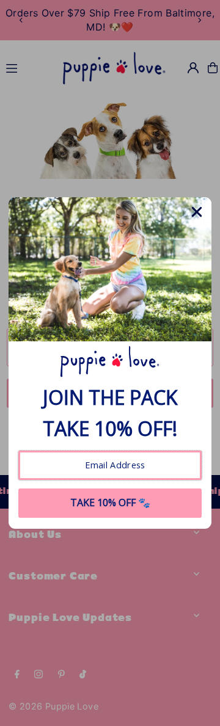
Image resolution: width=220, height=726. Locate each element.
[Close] (197, 212)
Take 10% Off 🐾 (110, 502)
